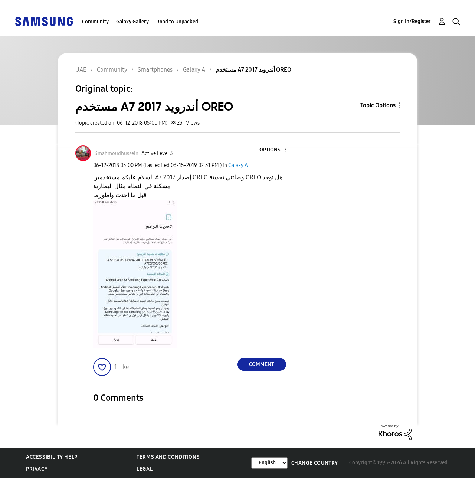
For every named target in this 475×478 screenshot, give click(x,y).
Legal (145, 469)
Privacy (37, 469)
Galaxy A (238, 165)
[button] (273, 150)
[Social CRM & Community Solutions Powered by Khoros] (395, 431)
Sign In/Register (412, 21)
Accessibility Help (52, 457)
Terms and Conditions (168, 457)
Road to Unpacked (177, 22)
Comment (261, 364)
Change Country (314, 463)
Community (95, 22)
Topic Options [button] (378, 105)
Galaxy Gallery (132, 22)
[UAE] (44, 20)
